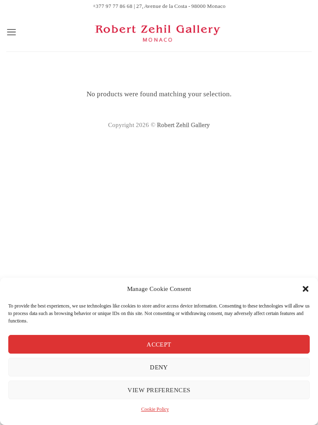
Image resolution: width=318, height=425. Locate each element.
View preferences (159, 390)
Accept (159, 344)
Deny (159, 367)
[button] (305, 289)
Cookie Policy (155, 409)
